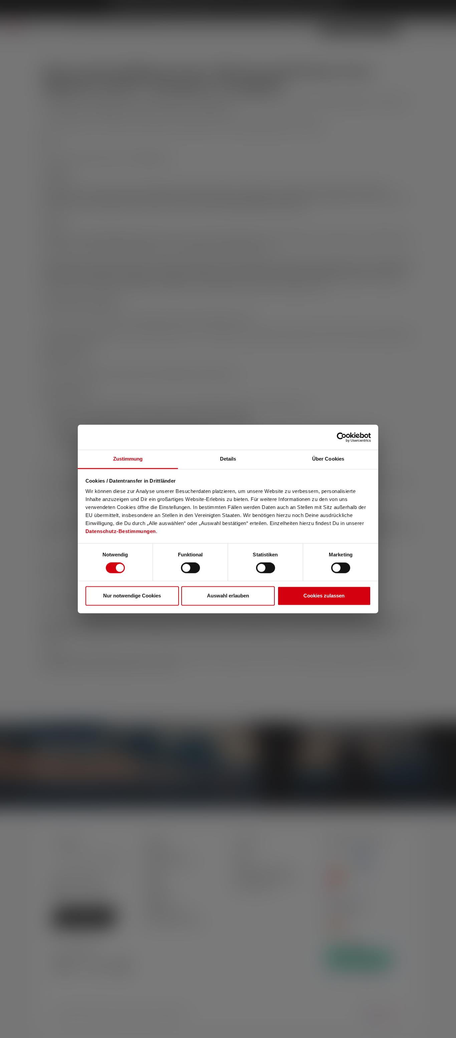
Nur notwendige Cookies (132, 595)
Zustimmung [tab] (128, 459)
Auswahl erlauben (228, 595)
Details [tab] (228, 459)
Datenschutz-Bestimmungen (120, 531)
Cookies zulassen (324, 595)
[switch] (190, 568)
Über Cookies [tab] (328, 459)
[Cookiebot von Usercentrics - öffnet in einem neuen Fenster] (341, 437)
